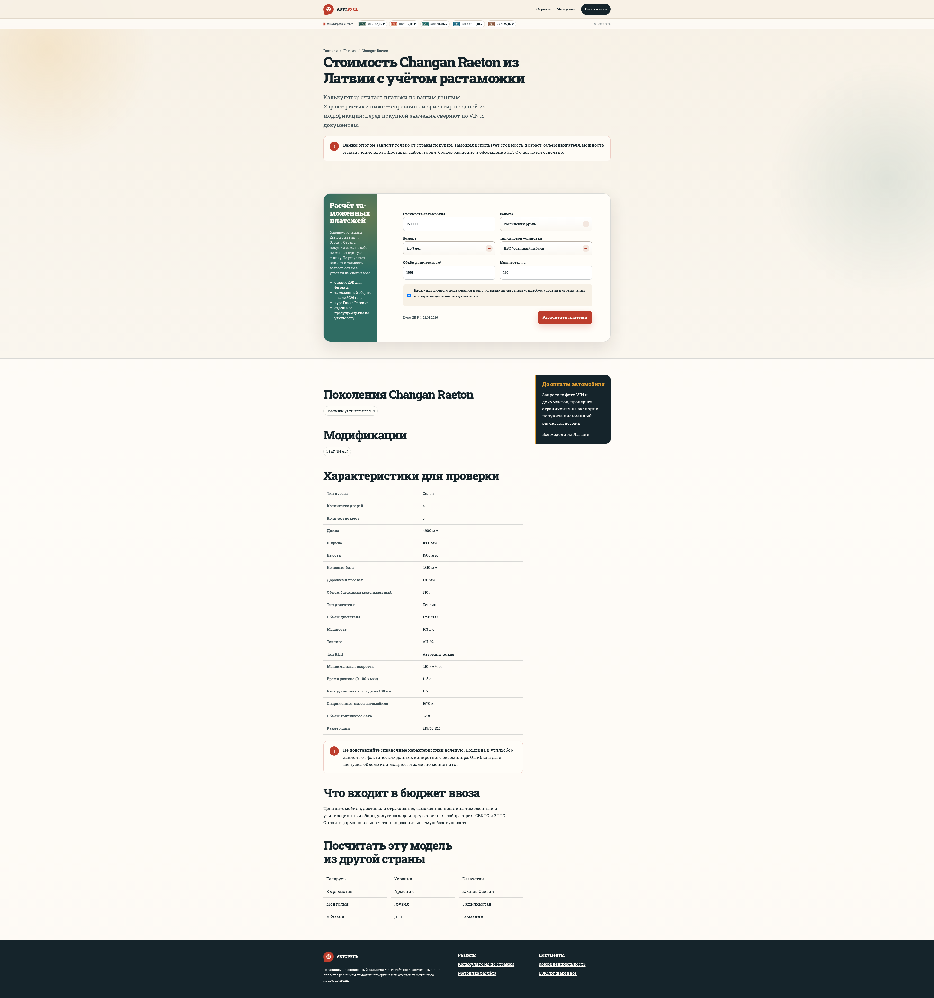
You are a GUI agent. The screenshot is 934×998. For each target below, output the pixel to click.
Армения (404, 891)
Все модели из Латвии (566, 434)
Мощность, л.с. (513, 262)
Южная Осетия (478, 891)
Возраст (412, 243)
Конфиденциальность (562, 964)
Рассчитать (596, 9)
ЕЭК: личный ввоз (558, 973)
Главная (330, 50)
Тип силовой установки (522, 243)
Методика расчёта (477, 973)
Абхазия (335, 917)
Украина (403, 878)
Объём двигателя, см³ (422, 262)
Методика (566, 9)
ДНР (398, 917)
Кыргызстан (339, 891)
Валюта (518, 219)
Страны (543, 9)
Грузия (401, 904)
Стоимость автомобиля (424, 214)
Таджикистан (477, 904)
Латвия (349, 50)
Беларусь (336, 878)
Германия (472, 917)
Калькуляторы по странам (486, 964)
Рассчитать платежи (564, 317)
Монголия (337, 904)
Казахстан (473, 878)
